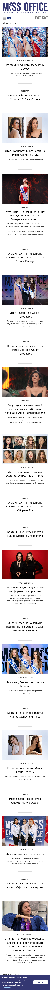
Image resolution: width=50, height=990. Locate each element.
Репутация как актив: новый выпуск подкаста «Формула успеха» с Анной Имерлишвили (25, 409)
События (25, 91)
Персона (25, 207)
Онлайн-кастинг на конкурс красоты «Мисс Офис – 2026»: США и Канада (25, 257)
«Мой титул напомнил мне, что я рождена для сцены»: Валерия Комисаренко (25, 215)
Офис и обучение (25, 583)
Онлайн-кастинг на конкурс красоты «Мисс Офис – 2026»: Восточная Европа (25, 626)
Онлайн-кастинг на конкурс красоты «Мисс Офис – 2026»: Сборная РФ (25, 506)
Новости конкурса (25, 60)
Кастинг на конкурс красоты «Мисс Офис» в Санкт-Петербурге (25, 350)
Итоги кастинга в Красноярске (25, 854)
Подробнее (6, 987)
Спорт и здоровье (25, 935)
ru (9, 18)
